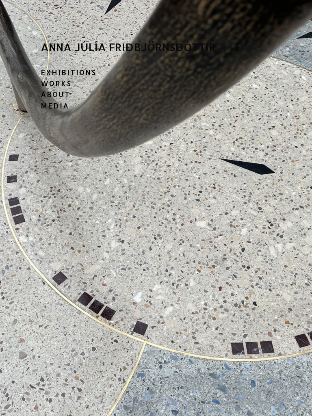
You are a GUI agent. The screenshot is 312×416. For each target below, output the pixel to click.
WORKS (56, 83)
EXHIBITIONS (68, 72)
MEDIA (55, 105)
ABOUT (55, 94)
